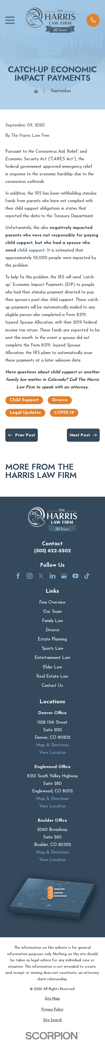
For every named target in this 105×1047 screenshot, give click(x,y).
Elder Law (52, 667)
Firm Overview (52, 603)
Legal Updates (25, 413)
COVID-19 (64, 413)
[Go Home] (36, 91)
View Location (52, 753)
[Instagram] (29, 576)
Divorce (59, 400)
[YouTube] (75, 576)
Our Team (52, 612)
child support (31, 250)
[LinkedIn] (52, 576)
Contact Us (52, 686)
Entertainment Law (52, 658)
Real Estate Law (52, 677)
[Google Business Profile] (64, 576)
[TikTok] (87, 576)
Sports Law (52, 649)
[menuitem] (52, 999)
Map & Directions (52, 745)
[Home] (51, 20)
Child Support (24, 400)
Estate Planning (52, 639)
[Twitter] (41, 576)
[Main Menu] (10, 20)
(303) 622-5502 (52, 550)
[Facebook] (18, 576)
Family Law (52, 621)
